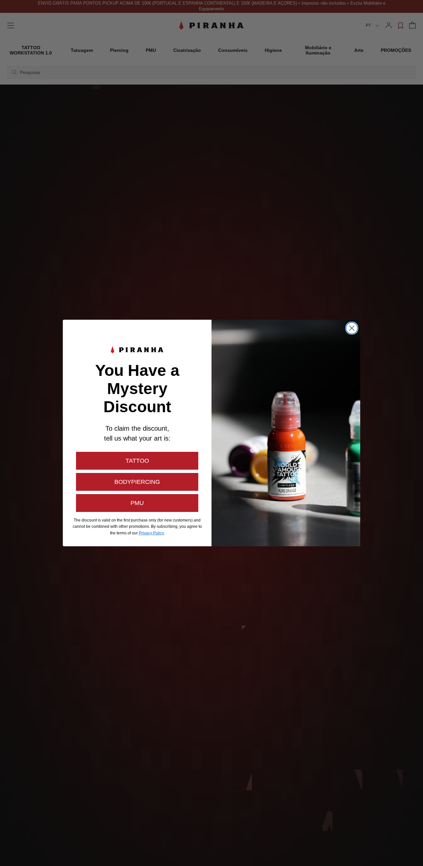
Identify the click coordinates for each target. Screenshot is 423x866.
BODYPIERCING (137, 482)
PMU (137, 503)
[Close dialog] (352, 328)
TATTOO (137, 460)
